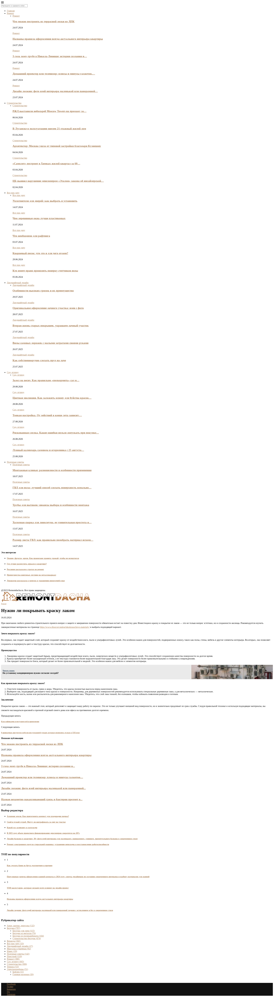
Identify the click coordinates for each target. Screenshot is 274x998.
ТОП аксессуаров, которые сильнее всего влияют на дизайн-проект (38, 888)
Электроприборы (17, 969)
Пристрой (14, 956)
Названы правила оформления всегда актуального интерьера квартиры (58, 38)
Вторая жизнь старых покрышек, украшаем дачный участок (51, 325)
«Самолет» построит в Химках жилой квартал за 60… (46, 163)
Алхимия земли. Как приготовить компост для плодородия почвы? (38, 816)
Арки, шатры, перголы (21, 925)
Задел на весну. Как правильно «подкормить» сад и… (46, 380)
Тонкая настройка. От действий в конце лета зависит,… (47, 415)
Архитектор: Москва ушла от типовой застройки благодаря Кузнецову (57, 145)
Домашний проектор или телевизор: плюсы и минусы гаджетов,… (54, 73)
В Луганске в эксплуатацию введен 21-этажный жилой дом (49, 128)
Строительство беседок (27, 938)
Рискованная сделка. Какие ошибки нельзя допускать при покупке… (56, 432)
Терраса (13, 966)
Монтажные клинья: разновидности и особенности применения (52, 470)
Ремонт (10, 13)
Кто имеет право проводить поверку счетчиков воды (45, 270)
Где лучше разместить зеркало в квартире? (27, 564)
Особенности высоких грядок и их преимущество (43, 290)
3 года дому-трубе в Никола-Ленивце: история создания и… (50, 56)
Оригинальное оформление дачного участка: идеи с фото (48, 308)
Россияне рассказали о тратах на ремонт (25, 569)
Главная (11, 11)
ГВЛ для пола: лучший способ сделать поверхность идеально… (52, 487)
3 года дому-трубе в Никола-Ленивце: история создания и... (38, 766)
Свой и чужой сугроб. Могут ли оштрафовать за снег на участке (36, 822)
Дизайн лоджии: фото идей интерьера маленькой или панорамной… (55, 91)
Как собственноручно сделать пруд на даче (39, 360)
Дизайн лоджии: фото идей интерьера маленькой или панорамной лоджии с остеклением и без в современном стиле (60, 910)
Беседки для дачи (24, 931)
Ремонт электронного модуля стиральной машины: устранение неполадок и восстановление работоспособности (58, 844)
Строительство (14, 103)
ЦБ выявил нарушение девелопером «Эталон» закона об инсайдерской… (58, 180)
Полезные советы (15, 462)
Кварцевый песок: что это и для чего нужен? (40, 253)
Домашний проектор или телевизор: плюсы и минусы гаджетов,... (42, 777)
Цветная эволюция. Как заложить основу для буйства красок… (52, 397)
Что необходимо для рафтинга (31, 235)
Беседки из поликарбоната (28, 936)
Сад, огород (12, 372)
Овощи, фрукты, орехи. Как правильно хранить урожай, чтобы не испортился (43, 558)
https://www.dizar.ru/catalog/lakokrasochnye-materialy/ (64, 627)
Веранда (13, 941)
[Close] (2, 3)
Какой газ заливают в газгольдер (22, 828)
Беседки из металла (24, 933)
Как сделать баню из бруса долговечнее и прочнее (29, 865)
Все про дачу (13, 193)
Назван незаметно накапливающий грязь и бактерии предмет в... (41, 799)
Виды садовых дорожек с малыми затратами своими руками (50, 342)
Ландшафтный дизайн (18, 282)
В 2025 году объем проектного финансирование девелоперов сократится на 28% (43, 833)
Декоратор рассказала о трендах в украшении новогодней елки (36, 581)
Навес (12, 951)
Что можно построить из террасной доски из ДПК (43, 21)
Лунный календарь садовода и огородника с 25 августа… (48, 450)
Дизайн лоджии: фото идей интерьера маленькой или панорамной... (43, 788)
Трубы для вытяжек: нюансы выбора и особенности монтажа (51, 504)
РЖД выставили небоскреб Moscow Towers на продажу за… (49, 111)
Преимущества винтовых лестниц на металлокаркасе (31, 575)
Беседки (13, 928)
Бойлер (18, 972)
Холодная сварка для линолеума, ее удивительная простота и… (52, 522)
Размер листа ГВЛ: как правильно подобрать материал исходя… (53, 539)
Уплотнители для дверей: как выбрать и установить (45, 200)
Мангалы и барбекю (19, 949)
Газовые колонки (23, 974)
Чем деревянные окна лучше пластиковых (39, 218)
